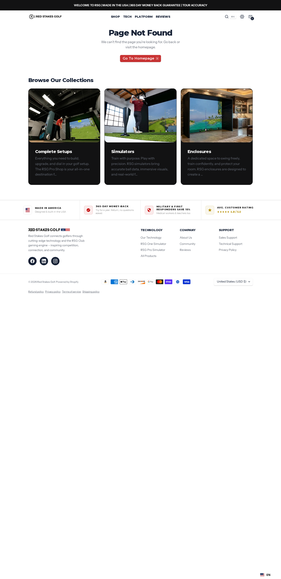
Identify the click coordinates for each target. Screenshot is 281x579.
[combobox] (265, 575)
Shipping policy (90, 291)
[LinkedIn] (44, 261)
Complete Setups (53, 151)
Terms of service (71, 291)
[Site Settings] (242, 16)
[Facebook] (32, 261)
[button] (230, 16)
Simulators (122, 151)
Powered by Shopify (67, 281)
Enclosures (199, 151)
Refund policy (36, 291)
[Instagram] (55, 261)
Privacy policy (53, 291)
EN (268, 575)
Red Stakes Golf (46, 281)
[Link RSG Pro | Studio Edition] (140, 5)
